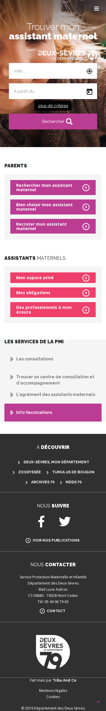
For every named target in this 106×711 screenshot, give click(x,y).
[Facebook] (41, 524)
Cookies (53, 696)
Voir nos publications (56, 540)
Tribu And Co (64, 680)
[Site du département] (67, 55)
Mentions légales (53, 690)
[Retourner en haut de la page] (98, 702)
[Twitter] (64, 524)
